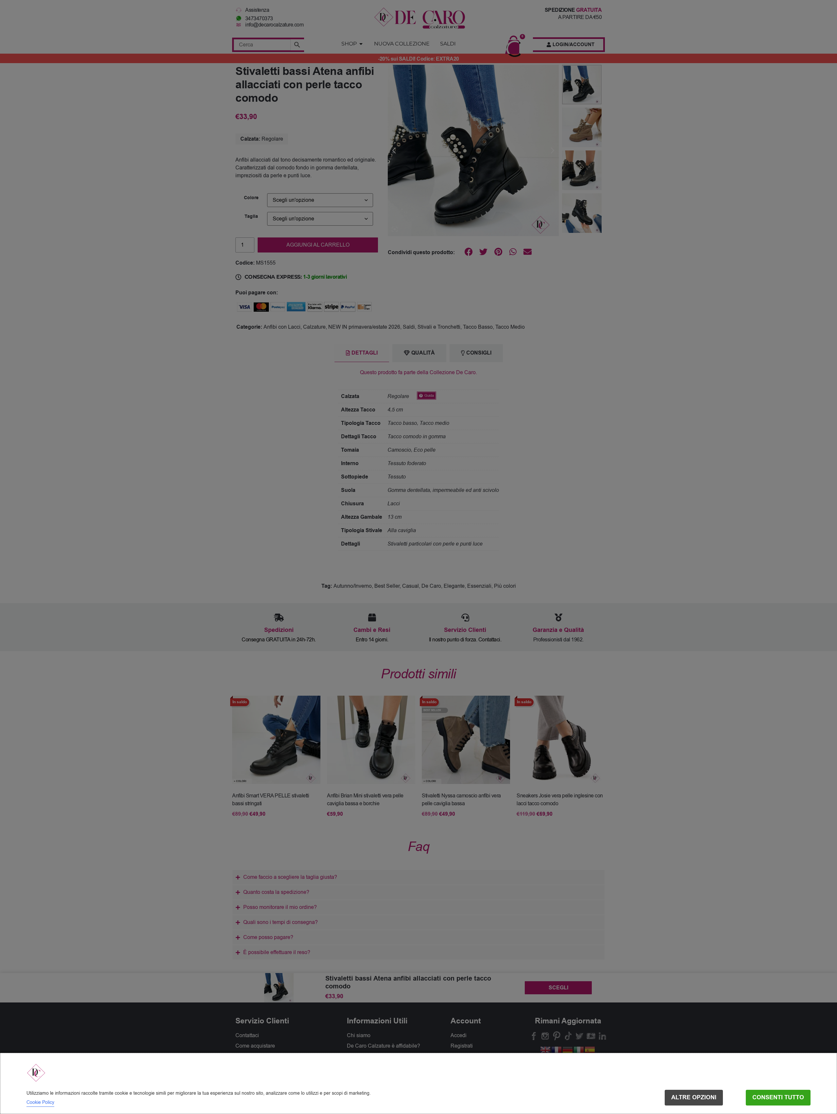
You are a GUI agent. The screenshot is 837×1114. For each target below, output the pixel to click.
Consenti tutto (778, 1097)
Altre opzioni (693, 1097)
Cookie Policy (40, 1102)
